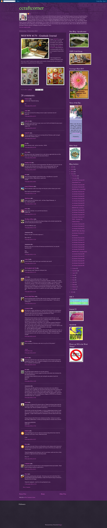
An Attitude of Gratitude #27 (78, 191)
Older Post (63, 494)
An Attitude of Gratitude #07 (78, 249)
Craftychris (27, 463)
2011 (72, 292)
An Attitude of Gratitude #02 (78, 263)
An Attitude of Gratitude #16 (78, 224)
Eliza (26, 444)
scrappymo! (27, 308)
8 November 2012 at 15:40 (30, 397)
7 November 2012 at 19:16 (30, 263)
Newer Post (22, 494)
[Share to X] (39, 90)
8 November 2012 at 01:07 (30, 336)
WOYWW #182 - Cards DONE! (79, 189)
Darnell (26, 357)
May (73, 280)
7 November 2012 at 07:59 (30, 147)
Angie (26, 110)
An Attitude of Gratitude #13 (78, 233)
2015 (72, 167)
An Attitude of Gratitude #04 (78, 258)
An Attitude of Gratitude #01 (78, 265)
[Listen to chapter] (81, 133)
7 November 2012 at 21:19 (30, 272)
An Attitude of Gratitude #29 (78, 184)
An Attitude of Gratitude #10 (78, 242)
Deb (26, 369)
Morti (26, 474)
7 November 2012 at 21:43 (30, 291)
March (73, 284)
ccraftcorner (31, 7)
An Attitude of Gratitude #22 (78, 203)
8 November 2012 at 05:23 (30, 364)
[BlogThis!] (37, 90)
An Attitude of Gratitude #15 (78, 226)
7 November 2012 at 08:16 (30, 157)
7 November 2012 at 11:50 (30, 193)
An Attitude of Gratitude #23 (78, 201)
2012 (72, 174)
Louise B (27, 259)
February (74, 287)
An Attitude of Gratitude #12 (78, 237)
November (74, 178)
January (74, 289)
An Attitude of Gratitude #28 (78, 187)
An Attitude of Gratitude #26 (78, 194)
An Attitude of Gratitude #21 (78, 205)
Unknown (27, 99)
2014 (72, 169)
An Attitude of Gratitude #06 (78, 254)
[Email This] (36, 90)
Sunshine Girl (28, 162)
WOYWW (56, 39)
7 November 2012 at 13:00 (30, 204)
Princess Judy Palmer (30, 296)
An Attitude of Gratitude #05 (78, 256)
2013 (72, 171)
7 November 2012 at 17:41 (30, 254)
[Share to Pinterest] (42, 90)
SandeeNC (27, 133)
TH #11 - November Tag (77, 219)
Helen (26, 152)
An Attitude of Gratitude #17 (78, 217)
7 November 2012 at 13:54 (30, 239)
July (73, 275)
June (73, 277)
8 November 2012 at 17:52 (30, 426)
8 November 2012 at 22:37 (30, 439)
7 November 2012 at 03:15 (30, 116)
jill (25, 143)
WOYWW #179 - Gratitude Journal (79, 251)
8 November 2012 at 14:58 (30, 381)
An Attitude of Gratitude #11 (78, 240)
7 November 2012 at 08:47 (30, 169)
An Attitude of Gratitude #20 (78, 210)
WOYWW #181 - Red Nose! (78, 207)
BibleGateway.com (75, 138)
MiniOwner (27, 198)
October (74, 268)
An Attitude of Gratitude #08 (78, 247)
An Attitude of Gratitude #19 (78, 212)
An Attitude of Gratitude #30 (78, 180)
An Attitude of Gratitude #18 (78, 214)
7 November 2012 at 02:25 (30, 106)
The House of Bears (29, 219)
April (73, 282)
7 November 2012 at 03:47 (30, 128)
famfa (26, 208)
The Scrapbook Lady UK (30, 268)
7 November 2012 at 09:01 (30, 181)
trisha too (27, 341)
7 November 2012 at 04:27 (30, 138)
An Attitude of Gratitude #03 (78, 260)
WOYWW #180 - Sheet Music (78, 231)
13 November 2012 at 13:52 (30, 484)
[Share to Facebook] (41, 90)
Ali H (26, 277)
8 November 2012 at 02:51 (30, 353)
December (74, 176)
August (74, 273)
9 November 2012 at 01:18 (30, 459)
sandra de (27, 121)
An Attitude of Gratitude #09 (78, 244)
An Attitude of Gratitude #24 (78, 198)
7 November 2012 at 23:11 (30, 303)
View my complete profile (24, 27)
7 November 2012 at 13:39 (30, 227)
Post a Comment (26, 487)
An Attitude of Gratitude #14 (78, 228)
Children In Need (75, 221)
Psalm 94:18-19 (76, 133)
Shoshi (26, 402)
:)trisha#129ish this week (28, 349)
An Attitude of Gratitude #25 (78, 196)
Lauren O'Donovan (29, 186)
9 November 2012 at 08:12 (30, 469)
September (74, 270)
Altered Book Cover (76, 182)
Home (43, 494)
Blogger (60, 524)
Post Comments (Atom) (30, 497)
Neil (26, 174)
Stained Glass (75, 235)
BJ (30, 14)
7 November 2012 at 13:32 (30, 214)
